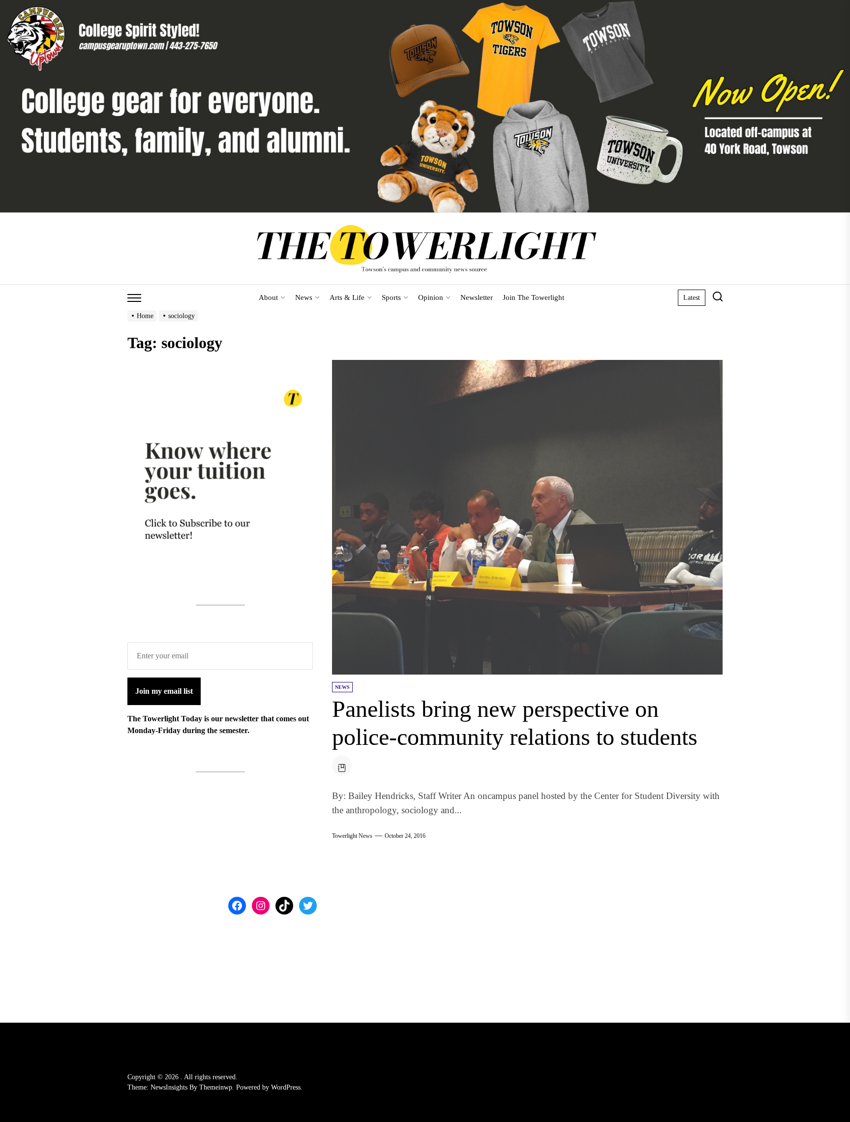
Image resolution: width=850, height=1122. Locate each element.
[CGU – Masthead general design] (425, 5)
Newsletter (476, 297)
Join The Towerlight (533, 297)
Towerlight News (352, 835)
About (268, 297)
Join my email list (164, 691)
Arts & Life (347, 297)
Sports (391, 297)
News (303, 297)
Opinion (430, 297)
